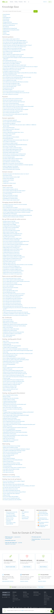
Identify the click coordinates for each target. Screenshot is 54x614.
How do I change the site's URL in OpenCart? (11, 493)
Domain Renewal (6, 19)
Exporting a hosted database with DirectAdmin (11, 419)
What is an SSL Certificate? (8, 327)
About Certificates (43, 566)
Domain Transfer (6, 20)
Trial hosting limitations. (7, 466)
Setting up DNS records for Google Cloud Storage (12, 255)
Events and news (46, 599)
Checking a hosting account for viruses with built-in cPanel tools (15, 373)
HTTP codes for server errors (8, 472)
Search (35, 11)
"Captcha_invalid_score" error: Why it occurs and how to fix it (14, 46)
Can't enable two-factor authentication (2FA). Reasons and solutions (15, 81)
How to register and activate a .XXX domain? (11, 129)
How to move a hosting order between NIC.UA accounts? (13, 91)
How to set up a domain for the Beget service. (11, 266)
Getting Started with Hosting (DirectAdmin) (11, 29)
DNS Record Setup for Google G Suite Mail (11, 222)
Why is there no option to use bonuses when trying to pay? (14, 101)
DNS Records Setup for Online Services (10, 23)
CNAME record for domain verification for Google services (14, 256)
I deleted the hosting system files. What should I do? (12, 464)
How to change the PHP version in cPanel (11, 362)
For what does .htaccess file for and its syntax (11, 487)
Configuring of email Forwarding (9, 436)
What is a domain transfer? (8, 187)
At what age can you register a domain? (10, 143)
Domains (11, 1)
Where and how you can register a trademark (11, 63)
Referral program (46, 598)
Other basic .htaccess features (8, 482)
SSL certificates (36, 595)
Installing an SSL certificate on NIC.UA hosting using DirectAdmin (15, 324)
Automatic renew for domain (8, 180)
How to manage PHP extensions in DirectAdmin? (12, 430)
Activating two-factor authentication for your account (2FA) (14, 49)
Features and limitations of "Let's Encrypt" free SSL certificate (14, 325)
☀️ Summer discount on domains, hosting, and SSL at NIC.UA (43, 519)
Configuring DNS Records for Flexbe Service (11, 252)
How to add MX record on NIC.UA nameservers (12, 296)
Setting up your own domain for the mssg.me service (12, 273)
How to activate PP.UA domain (9, 127)
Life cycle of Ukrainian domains (9, 157)
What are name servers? (7, 289)
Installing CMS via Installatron (8, 441)
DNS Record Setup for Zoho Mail (9, 221)
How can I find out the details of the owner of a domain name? (14, 65)
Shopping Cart (28, 1)
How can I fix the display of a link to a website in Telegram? (14, 481)
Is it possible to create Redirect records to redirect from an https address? (16, 313)
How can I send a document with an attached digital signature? (14, 40)
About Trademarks (27, 566)
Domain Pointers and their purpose (9, 433)
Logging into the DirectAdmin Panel (9, 402)
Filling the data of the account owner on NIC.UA (12, 69)
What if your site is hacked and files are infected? (12, 452)
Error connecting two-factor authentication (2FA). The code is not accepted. (17, 77)
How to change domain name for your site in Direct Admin (14, 421)
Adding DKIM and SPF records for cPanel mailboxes (12, 361)
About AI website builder (10, 566)
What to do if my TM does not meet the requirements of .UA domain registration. (18, 164)
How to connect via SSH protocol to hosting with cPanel (13, 375)
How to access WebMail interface (9, 356)
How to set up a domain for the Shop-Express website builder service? (16, 241)
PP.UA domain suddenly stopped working (10, 152)
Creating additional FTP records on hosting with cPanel (13, 379)
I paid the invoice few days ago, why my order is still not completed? (15, 109)
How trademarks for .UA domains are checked (11, 161)
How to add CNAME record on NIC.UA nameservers (12, 298)
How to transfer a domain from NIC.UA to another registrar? (14, 190)
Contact (45, 604)
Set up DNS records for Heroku (9, 236)
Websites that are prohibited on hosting (10, 447)
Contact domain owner (16, 599)
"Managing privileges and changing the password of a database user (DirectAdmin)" (18, 412)
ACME (23, 513)
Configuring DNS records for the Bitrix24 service (12, 235)
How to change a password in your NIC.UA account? (13, 78)
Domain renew (5, 181)
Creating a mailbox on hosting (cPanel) (10, 347)
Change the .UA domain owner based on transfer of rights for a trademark (16, 209)
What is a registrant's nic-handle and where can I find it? (13, 54)
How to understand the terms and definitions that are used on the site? (16, 92)
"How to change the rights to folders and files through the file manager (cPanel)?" (18, 350)
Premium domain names (7, 130)
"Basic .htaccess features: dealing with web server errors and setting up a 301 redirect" (19, 485)
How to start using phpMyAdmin (9, 364)
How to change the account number (9, 80)
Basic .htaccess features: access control (10, 488)
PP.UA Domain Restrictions (8, 138)
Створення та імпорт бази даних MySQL (11, 342)
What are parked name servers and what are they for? (13, 306)
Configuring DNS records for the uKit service (11, 250)
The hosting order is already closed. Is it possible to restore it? (14, 467)
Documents (46, 595)
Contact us (45, 1)
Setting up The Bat (6, 495)
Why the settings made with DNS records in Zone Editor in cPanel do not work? (18, 353)
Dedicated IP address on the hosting (9, 418)
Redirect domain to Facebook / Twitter (10, 232)
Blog (3, 597)
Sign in (50, 1)
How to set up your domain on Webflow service (12, 246)
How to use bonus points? (8, 115)
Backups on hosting (6, 396)
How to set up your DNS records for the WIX (11, 230)
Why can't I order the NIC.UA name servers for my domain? (14, 293)
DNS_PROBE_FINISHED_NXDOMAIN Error (11, 167)
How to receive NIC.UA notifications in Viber (11, 83)
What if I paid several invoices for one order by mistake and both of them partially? (18, 106)
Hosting (16, 1)
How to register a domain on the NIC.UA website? (12, 147)
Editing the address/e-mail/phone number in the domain (13, 216)
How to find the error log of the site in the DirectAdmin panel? (14, 404)
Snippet (23, 515)
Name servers (15, 595)
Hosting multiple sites (7, 344)
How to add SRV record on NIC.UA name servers (12, 303)
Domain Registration (7, 17)
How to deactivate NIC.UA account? (10, 60)
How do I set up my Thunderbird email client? (11, 498)
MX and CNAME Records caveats (9, 292)
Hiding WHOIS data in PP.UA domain (10, 213)
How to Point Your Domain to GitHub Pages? (11, 239)
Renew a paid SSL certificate (8, 321)
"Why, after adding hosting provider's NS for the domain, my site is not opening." (18, 264)
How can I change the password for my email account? (13, 367)
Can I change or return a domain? (9, 133)
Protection (21, 1)
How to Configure (6, 34)
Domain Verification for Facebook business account (12, 258)
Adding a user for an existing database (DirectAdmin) (13, 413)
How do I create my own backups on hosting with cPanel (13, 381)
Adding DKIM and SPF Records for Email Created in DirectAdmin (15, 432)
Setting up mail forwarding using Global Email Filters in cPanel (14, 372)
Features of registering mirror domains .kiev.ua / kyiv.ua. (13, 132)
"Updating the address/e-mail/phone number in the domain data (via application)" (18, 210)
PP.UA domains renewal (7, 175)
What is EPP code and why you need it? (10, 196)
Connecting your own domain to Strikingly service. (12, 267)
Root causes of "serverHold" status (9, 146)
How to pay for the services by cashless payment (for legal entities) (15, 114)
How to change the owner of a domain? (10, 207)
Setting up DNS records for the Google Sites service (12, 233)
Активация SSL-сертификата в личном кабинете (12, 333)
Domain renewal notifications (8, 178)
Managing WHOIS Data (7, 22)
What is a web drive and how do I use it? (10, 389)
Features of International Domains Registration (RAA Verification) (15, 144)
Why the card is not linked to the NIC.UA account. (12, 100)
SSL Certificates (6, 26)
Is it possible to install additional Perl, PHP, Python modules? (14, 450)
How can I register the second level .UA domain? (12, 121)
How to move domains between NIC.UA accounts (12, 192)
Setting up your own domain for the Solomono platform (13, 270)
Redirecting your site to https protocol (10, 322)
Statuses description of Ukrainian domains (11, 160)
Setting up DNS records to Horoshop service (11, 247)
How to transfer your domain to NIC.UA (10, 189)
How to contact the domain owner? (9, 86)
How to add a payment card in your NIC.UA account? (13, 98)
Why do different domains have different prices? (12, 150)
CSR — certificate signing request (9, 335)
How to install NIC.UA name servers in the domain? (12, 310)
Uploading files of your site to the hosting (10, 398)
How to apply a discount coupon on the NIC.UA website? (13, 104)
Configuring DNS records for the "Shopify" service (12, 238)
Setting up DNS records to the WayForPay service (12, 272)
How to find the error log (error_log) (9, 387)
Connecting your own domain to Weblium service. (12, 269)
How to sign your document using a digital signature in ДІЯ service (15, 42)
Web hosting (25, 595)
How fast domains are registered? (9, 123)
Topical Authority (25, 518)
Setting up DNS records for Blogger (9, 224)
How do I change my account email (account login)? (12, 48)
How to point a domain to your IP (9, 261)
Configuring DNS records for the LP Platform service (12, 249)
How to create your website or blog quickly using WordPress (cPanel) (16, 359)
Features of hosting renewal (8, 461)
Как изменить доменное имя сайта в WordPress (12, 499)
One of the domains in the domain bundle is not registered (14, 155)
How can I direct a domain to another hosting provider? (13, 279)
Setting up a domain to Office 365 (9, 263)
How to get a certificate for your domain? (10, 94)
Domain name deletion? (7, 135)
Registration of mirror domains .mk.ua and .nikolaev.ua (13, 163)
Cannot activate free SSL (7, 319)
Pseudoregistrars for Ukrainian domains (10, 198)
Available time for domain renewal (9, 183)
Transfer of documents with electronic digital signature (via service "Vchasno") (17, 45)
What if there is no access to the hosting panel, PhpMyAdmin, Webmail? (16, 449)
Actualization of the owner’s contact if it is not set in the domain (15, 204)
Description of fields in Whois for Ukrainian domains (13, 158)
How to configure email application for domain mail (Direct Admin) (15, 435)
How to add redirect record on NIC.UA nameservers (12, 304)
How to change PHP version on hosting (10, 395)
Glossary (45, 601)
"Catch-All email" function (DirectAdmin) (10, 416)
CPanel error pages (6, 378)
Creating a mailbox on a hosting (9, 399)
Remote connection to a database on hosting (11, 476)
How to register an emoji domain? (9, 141)
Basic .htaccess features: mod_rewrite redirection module (13, 484)
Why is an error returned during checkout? (11, 103)
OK (48, 610)
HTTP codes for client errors (8, 470)
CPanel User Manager (7, 390)
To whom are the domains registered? (10, 120)
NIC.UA (5, 2)
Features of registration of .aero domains (10, 166)
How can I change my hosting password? (10, 453)
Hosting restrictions (6, 456)
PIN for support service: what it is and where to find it (13, 75)
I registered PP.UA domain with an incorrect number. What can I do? (15, 140)
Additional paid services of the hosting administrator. (13, 459)
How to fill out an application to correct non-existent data (14, 68)
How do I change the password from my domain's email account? (15, 427)
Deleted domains (15, 598)
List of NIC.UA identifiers (7, 193)
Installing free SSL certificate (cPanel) (10, 330)
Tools (13, 601)
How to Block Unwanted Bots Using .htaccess (11, 490)
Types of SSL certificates (7, 336)
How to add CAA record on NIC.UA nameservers (12, 301)
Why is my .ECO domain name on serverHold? (11, 169)
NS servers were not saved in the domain (10, 287)
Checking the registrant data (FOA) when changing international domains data (17, 215)
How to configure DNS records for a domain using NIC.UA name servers (16, 281)
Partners (45, 602)
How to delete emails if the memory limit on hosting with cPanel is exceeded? (17, 376)
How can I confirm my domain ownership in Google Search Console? (15, 244)
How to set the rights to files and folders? (10, 496)
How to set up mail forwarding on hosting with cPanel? (13, 370)
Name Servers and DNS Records (9, 25)
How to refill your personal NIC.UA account (11, 112)
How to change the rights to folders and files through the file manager (16, 415)
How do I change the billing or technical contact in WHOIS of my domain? (16, 212)
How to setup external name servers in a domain (12, 278)
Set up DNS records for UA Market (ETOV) (11, 227)
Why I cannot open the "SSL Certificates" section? (12, 407)
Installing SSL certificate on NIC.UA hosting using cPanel (13, 332)
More (25, 1)
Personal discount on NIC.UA (8, 88)
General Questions (6, 14)
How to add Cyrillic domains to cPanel (10, 355)
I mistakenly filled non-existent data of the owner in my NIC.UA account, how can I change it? (20, 66)
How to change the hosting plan (9, 458)
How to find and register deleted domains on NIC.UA (13, 149)
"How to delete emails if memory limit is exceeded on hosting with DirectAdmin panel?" (19, 424)
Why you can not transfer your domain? (10, 195)
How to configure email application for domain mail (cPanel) (14, 358)
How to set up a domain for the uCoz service (11, 253)
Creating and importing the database (10, 401)
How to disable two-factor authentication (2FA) (12, 51)
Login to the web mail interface (9, 438)
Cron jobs (5, 410)
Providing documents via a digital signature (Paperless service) (14, 43)
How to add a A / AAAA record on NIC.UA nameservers (13, 295)
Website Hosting (6, 31)
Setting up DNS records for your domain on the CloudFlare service (15, 315)
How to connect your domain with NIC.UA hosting (12, 284)
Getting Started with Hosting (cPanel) (10, 28)
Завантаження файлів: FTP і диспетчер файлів (12, 345)
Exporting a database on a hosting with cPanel (11, 384)
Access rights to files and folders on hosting (11, 469)
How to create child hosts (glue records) (10, 290)
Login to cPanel (6, 341)
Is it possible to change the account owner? (11, 71)
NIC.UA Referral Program (7, 89)
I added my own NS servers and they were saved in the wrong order (15, 312)
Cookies (22, 610)
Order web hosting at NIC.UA (8, 455)
